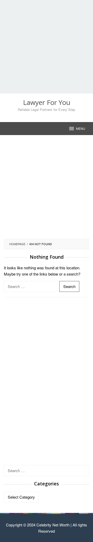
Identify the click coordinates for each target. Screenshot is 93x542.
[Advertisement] (46, 46)
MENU (80, 128)
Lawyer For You (46, 102)
